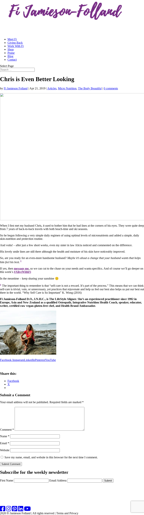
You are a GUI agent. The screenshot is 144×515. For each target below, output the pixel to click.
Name (4, 436)
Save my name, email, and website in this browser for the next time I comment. (51, 457)
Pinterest (40, 360)
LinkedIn (29, 360)
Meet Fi (12, 39)
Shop (11, 49)
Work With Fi (16, 46)
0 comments (111, 88)
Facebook (6, 360)
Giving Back (15, 42)
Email (4, 443)
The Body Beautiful (90, 88)
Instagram (18, 360)
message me (21, 268)
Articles (51, 88)
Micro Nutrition (67, 88)
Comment (7, 429)
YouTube (50, 360)
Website (4, 450)
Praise (11, 52)
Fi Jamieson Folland (16, 88)
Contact (12, 59)
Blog (10, 56)
